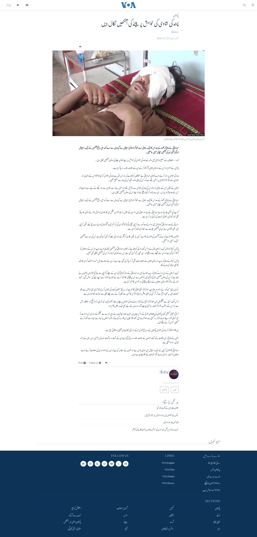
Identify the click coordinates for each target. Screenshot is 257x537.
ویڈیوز (125, 522)
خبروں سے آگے (75, 515)
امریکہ (218, 515)
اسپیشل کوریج (76, 508)
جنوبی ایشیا (217, 522)
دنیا (219, 529)
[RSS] (97, 464)
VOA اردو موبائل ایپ (211, 490)
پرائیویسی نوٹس (215, 470)
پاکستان (176, 15)
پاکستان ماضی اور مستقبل (72, 522)
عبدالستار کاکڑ (175, 32)
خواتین (171, 515)
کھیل (172, 508)
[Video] (17, 5)
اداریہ (125, 515)
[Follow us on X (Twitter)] (118, 464)
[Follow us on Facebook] (125, 464)
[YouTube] (27, 5)
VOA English (168, 463)
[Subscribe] (83, 464)
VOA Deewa (168, 483)
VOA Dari (169, 470)
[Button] (80, 47)
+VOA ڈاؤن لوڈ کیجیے (212, 483)
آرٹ (172, 522)
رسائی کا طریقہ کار (214, 463)
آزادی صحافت (122, 508)
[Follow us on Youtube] (111, 464)
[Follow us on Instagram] (104, 464)
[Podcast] (90, 464)
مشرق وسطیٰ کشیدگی (74, 529)
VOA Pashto (168, 476)
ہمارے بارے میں (213, 476)
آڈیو (126, 529)
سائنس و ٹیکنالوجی (168, 529)
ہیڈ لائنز (9, 5)
